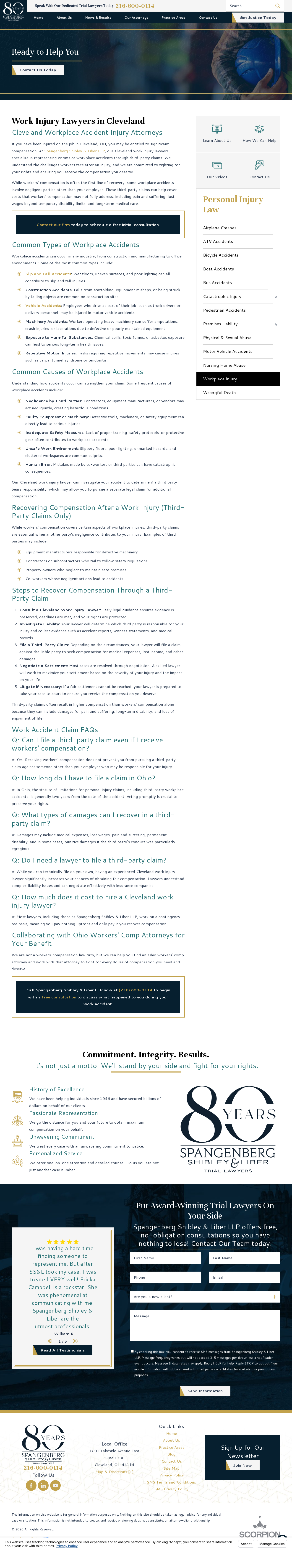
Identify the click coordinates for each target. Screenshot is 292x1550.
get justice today (258, 17)
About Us (64, 17)
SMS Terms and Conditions (171, 1482)
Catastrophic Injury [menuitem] (222, 296)
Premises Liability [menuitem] (220, 324)
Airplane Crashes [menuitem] (219, 227)
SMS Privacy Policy (171, 1488)
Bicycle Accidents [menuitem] (221, 255)
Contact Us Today (37, 69)
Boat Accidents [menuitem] (218, 269)
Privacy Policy (171, 1475)
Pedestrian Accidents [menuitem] (224, 310)
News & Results (98, 17)
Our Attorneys (136, 17)
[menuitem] (38, 17)
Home (38, 17)
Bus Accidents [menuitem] (217, 282)
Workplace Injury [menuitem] (220, 379)
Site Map (172, 1468)
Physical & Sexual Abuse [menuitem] (227, 337)
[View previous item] (51, 1341)
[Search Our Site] (277, 5)
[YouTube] (55, 1485)
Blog (171, 1454)
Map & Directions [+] (114, 1471)
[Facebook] (31, 1485)
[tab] (276, 296)
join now (242, 1465)
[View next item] (74, 1341)
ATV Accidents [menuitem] (218, 241)
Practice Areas (173, 17)
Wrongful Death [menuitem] (219, 392)
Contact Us (208, 17)
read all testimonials (63, 1350)
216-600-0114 (135, 6)
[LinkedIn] (43, 1485)
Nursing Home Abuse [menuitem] (224, 365)
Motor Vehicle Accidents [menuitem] (227, 351)
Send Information (205, 1390)
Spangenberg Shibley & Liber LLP (74, 150)
